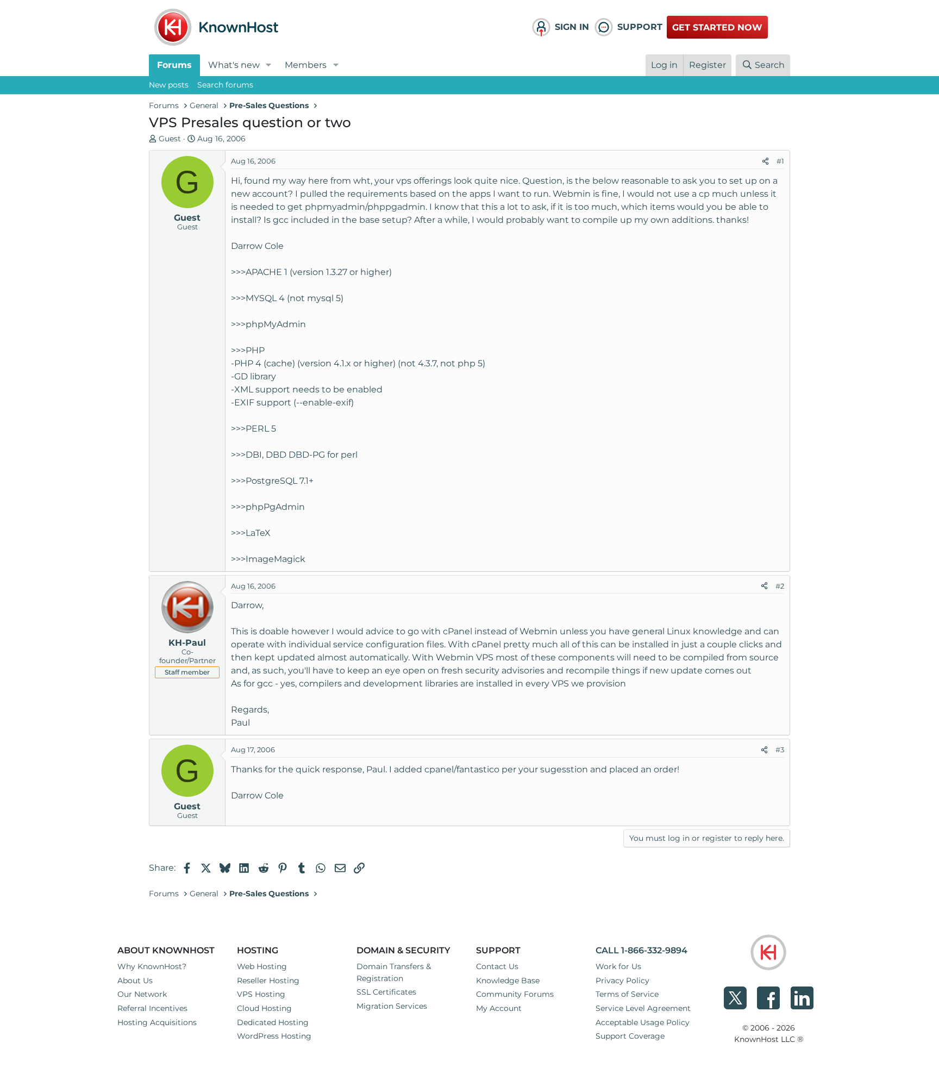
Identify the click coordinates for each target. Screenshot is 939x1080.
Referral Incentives (152, 1008)
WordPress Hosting (274, 1036)
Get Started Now (717, 27)
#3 (779, 749)
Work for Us (618, 966)
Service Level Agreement (643, 1008)
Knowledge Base (508, 980)
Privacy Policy (622, 980)
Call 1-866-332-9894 (641, 950)
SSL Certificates (386, 992)
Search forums (225, 85)
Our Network (142, 994)
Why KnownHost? (151, 966)
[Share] (765, 161)
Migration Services (391, 1006)
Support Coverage (630, 1036)
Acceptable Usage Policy (643, 1022)
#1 (780, 161)
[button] (269, 65)
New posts (169, 85)
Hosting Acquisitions (157, 1022)
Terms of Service (627, 994)
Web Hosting (262, 966)
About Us (135, 980)
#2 (779, 586)
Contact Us (497, 966)
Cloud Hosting (264, 1008)
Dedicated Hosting (273, 1022)
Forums (174, 65)
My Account (499, 1008)
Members (306, 65)
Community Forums (515, 994)
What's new (234, 65)
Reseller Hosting (268, 980)
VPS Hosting (261, 994)
